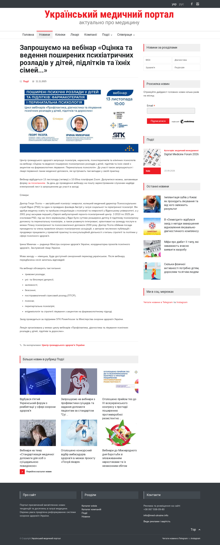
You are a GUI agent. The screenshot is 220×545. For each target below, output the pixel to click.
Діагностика (181, 60)
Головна (28, 34)
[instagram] (197, 4)
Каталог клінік (89, 505)
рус (181, 4)
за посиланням (36, 183)
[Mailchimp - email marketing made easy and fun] (183, 123)
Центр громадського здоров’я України (63, 345)
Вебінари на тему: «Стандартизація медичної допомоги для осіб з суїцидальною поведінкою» (37, 458)
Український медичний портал (46, 538)
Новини (44, 34)
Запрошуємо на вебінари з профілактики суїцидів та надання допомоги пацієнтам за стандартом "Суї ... (78, 407)
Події (105, 34)
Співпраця (124, 34)
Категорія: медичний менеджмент (181, 150)
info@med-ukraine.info (156, 515)
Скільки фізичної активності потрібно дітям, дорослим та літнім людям (181, 268)
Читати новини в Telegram (158, 302)
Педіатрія (179, 67)
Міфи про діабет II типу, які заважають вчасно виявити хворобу (181, 245)
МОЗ (148, 60)
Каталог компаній (91, 509)
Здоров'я (150, 67)
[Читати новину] (38, 381)
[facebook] (191, 4)
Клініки (60, 34)
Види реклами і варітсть (157, 521)
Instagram (182, 302)
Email (151, 105)
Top (193, 529)
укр (174, 4)
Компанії (90, 34)
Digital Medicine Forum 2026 (181, 154)
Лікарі (74, 34)
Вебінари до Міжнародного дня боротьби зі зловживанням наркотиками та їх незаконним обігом (119, 458)
